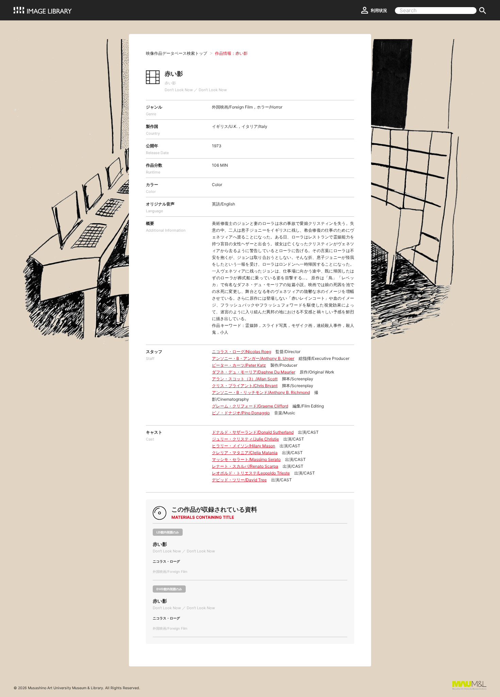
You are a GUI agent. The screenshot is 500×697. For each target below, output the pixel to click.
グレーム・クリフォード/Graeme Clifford (250, 406)
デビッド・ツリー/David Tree (239, 479)
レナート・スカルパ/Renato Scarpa (245, 466)
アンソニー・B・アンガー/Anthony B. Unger (253, 358)
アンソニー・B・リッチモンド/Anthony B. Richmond (261, 392)
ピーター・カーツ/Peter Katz (239, 365)
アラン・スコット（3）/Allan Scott (245, 378)
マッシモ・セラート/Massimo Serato (246, 459)
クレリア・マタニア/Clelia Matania (245, 452)
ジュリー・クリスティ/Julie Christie (245, 439)
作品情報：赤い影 (231, 53)
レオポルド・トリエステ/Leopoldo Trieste (251, 473)
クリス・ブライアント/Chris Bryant (245, 385)
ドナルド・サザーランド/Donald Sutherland (253, 432)
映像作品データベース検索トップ (176, 53)
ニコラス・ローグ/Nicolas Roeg (241, 351)
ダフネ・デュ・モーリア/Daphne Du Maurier (253, 372)
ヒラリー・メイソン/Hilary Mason (243, 445)
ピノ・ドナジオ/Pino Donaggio (241, 412)
